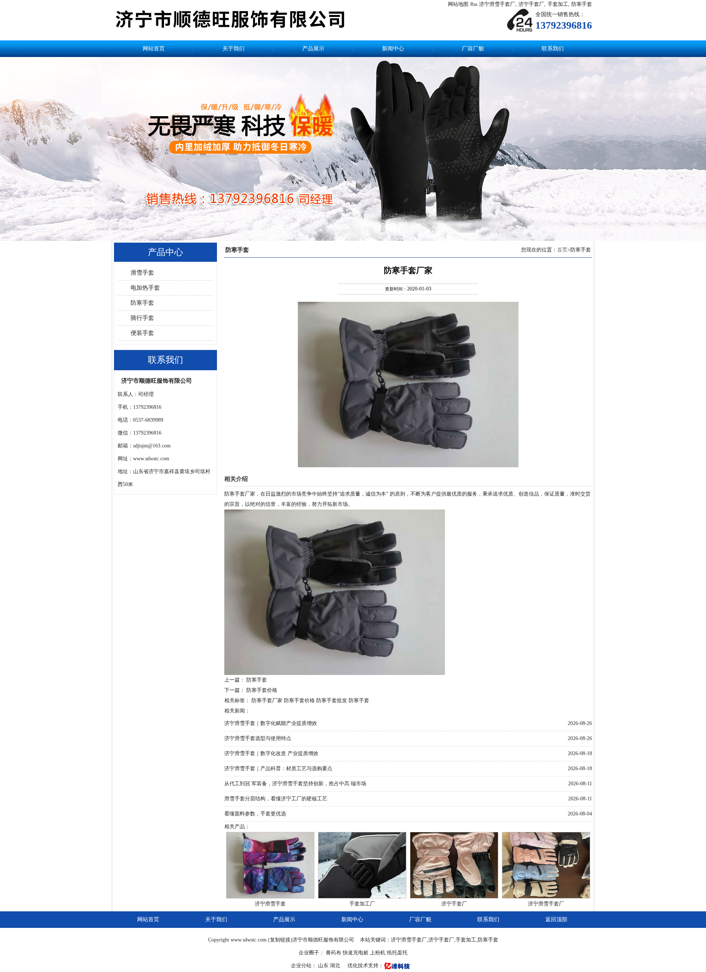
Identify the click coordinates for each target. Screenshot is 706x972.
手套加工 (558, 4)
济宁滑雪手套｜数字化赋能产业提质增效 (270, 723)
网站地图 (458, 4)
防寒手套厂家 (267, 700)
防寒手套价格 (261, 690)
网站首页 (154, 48)
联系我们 (553, 48)
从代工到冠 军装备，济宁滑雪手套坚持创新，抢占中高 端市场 (295, 783)
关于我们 (233, 48)
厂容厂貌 (473, 48)
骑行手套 (142, 318)
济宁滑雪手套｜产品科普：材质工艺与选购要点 (278, 768)
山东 (324, 965)
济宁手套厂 (531, 4)
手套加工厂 (362, 904)
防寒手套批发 (331, 700)
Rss (473, 4)
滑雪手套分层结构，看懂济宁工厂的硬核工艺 (275, 798)
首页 (562, 250)
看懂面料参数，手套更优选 (255, 813)
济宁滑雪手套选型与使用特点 (257, 738)
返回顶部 (556, 919)
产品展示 (313, 48)
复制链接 (280, 940)
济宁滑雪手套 (270, 904)
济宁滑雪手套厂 (497, 4)
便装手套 (142, 333)
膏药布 (333, 952)
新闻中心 (393, 48)
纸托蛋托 (397, 952)
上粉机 (377, 952)
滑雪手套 (142, 272)
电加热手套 (145, 288)
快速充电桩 (355, 952)
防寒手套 (581, 4)
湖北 (336, 965)
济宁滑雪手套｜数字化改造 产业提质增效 (271, 753)
